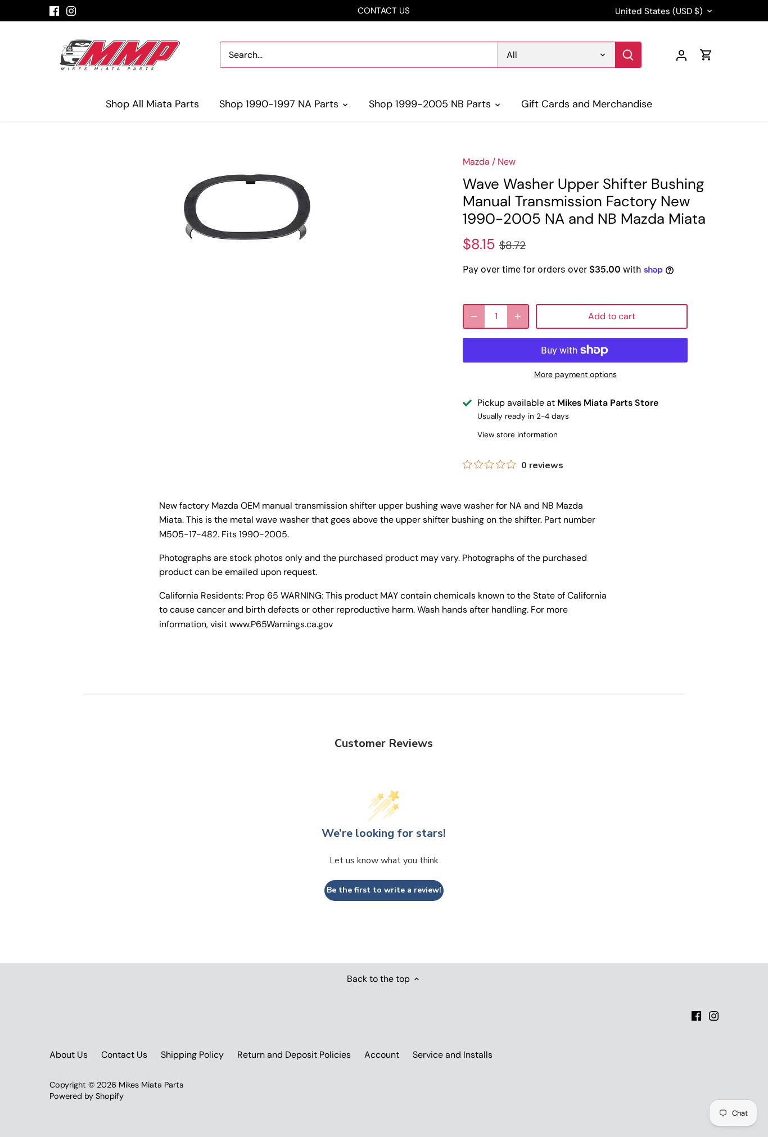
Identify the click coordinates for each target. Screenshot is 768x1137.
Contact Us (124, 1055)
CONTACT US (384, 10)
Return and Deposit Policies (294, 1055)
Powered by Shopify (86, 1096)
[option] (247, 207)
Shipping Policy (192, 1055)
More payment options (575, 374)
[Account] (681, 54)
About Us (68, 1055)
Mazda (476, 161)
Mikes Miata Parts (151, 1085)
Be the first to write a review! (384, 890)
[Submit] (628, 54)
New (507, 161)
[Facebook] (54, 10)
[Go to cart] (706, 54)
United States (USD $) (659, 11)
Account (381, 1055)
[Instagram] (71, 10)
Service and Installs (453, 1055)
